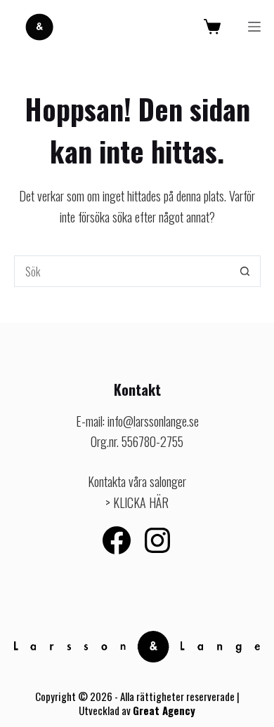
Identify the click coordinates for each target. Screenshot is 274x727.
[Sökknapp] (245, 271)
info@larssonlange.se (153, 421)
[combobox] (122, 271)
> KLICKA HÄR (137, 502)
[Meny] (254, 26)
